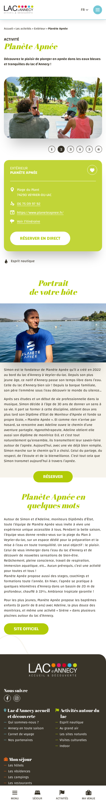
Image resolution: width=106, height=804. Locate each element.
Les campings (18, 777)
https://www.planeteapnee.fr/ (40, 212)
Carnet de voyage (21, 734)
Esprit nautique (71, 722)
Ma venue (88, 798)
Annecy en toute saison (26, 728)
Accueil (8, 28)
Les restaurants (20, 783)
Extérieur (39, 28)
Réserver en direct (45, 238)
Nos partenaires (20, 740)
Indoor (65, 746)
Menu (15, 798)
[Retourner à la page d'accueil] (19, 9)
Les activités (23, 28)
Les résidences (19, 771)
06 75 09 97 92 (28, 204)
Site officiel (26, 629)
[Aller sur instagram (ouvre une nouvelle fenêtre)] (16, 698)
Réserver (53, 477)
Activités (62, 798)
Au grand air (69, 728)
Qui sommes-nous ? (23, 722)
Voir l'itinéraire (28, 221)
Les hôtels (16, 765)
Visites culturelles (73, 740)
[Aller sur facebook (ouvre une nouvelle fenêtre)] (7, 698)
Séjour (37, 798)
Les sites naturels (73, 734)
